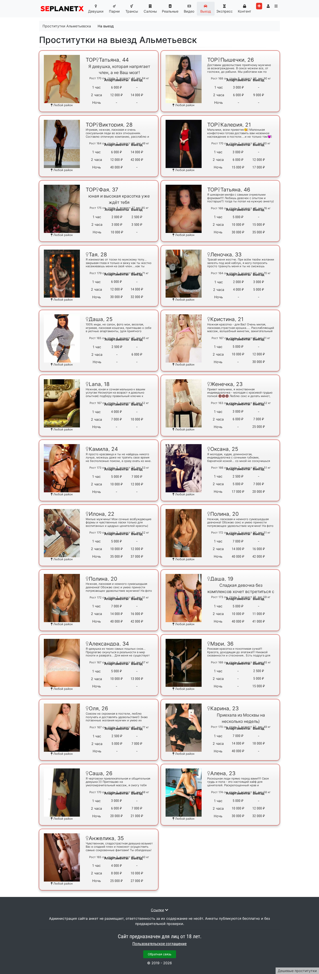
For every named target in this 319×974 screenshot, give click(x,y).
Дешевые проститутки (297, 971)
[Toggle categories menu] (276, 6)
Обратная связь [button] (159, 954)
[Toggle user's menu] (268, 6)
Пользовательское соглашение (159, 943)
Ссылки (157, 910)
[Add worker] (259, 6)
